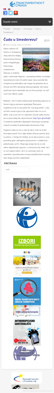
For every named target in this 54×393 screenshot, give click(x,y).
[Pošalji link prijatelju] (48, 41)
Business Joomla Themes (31, 391)
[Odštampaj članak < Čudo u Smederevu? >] (45, 41)
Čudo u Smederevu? (20, 39)
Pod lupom (28, 29)
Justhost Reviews (47, 391)
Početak (6, 29)
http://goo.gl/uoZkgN (42, 118)
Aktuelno (16, 29)
